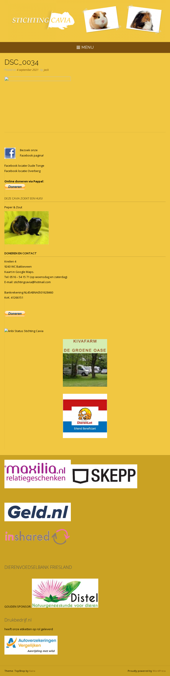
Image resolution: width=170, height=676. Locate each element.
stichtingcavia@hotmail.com (32, 282)
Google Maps (24, 272)
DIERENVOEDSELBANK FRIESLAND (38, 567)
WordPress (159, 670)
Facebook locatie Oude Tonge (24, 166)
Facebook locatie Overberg (22, 171)
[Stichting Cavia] (85, 20)
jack (46, 70)
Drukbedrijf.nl (18, 620)
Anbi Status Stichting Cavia (25, 331)
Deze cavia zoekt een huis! (23, 198)
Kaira (32, 670)
